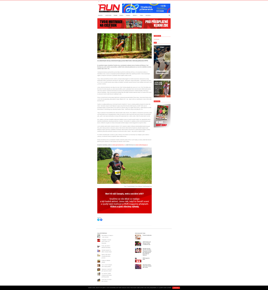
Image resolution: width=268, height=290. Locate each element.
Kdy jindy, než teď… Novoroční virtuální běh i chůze (147, 266)
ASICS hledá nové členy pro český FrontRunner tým (147, 243)
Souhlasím (176, 287)
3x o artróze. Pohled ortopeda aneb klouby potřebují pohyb (107, 275)
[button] (109, 8)
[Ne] (266, 288)
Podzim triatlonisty (147, 235)
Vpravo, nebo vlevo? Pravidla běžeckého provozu (106, 256)
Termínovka (156, 39)
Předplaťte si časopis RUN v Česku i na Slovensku (106, 241)
